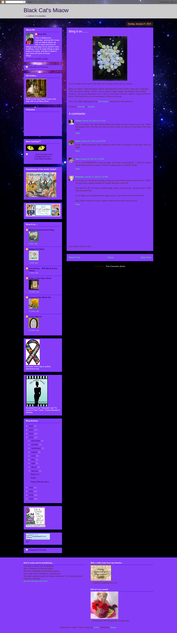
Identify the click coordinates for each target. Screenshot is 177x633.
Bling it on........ (37, 474)
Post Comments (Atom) (115, 266)
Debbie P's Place (36, 249)
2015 (31, 430)
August (34, 452)
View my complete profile (37, 59)
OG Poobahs (103, 101)
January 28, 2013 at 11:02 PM (93, 141)
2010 (31, 495)
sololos (96, 627)
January (35, 471)
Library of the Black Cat (40, 297)
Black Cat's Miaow (46, 10)
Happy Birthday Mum (40, 482)
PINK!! (33, 478)
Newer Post (74, 257)
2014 (31, 434)
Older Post (146, 257)
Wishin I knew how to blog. (41, 230)
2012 (31, 487)
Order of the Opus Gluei (40, 278)
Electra (78, 121)
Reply (77, 133)
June (33, 456)
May (33, 459)
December (36, 441)
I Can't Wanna (35, 316)
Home (111, 257)
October (35, 444)
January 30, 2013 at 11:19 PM (92, 159)
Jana (77, 159)
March (34, 467)
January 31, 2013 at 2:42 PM (96, 177)
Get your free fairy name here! (36, 581)
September (36, 448)
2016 (31, 426)
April (33, 463)
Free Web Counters (43, 159)
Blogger (113, 627)
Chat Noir (42, 34)
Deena (78, 141)
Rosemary (79, 177)
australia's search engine (40, 538)
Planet (39, 536)
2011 (31, 491)
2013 (31, 437)
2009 (31, 499)
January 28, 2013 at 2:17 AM (93, 121)
